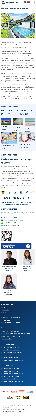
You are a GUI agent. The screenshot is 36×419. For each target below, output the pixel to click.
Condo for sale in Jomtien (10, 350)
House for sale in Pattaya (10, 355)
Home (4, 307)
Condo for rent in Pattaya (10, 368)
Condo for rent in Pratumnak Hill (12, 373)
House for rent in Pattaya (10, 376)
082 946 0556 (9, 292)
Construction (23, 147)
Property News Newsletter (11, 331)
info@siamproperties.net (16, 220)
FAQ (3, 315)
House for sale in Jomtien (10, 357)
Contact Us (6, 320)
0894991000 (11, 223)
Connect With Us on (8, 245)
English (24, 2)
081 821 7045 (27, 268)
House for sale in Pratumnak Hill (12, 360)
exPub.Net (18, 411)
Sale (2, 129)
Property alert (7, 339)
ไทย (28, 2)
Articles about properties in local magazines (16, 333)
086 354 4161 (9, 268)
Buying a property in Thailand (11, 336)
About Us (5, 310)
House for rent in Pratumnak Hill (12, 381)
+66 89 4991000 (14, 217)
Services (5, 312)
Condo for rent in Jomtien (10, 371)
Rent (5, 129)
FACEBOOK (7, 247)
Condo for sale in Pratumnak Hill (12, 352)
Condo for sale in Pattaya (10, 347)
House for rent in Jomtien (10, 379)
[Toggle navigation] (33, 2)
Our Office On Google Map (11, 317)
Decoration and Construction (11, 322)
